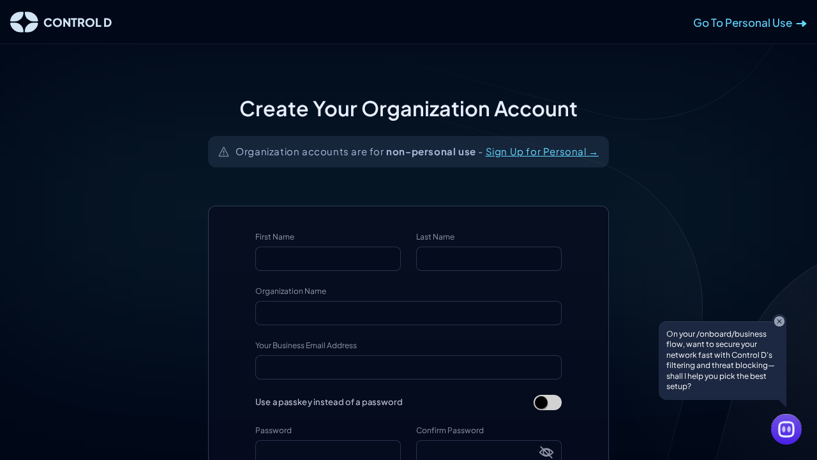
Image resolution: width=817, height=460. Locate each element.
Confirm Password (450, 430)
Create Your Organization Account (408, 108)
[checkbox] (548, 402)
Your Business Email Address (306, 345)
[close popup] (779, 321)
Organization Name (290, 291)
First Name (274, 236)
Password (273, 430)
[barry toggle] (786, 429)
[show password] (546, 452)
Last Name (435, 236)
